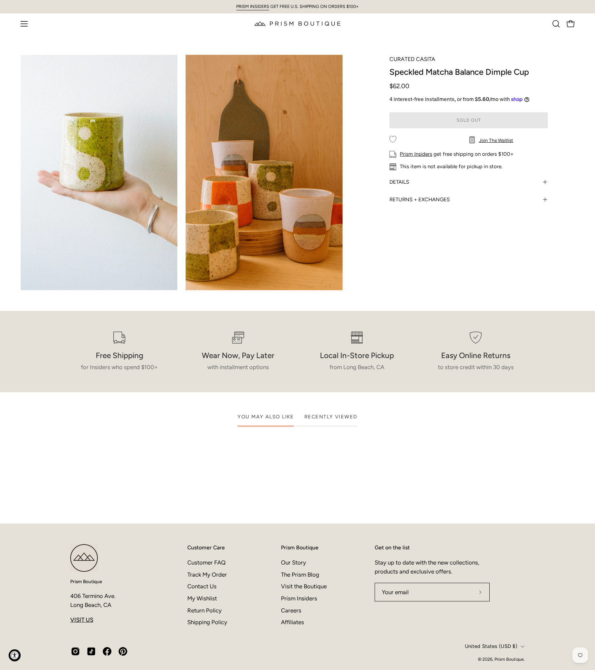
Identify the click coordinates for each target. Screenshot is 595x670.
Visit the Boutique (304, 586)
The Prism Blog (300, 574)
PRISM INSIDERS (252, 6)
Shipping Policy (207, 622)
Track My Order (207, 574)
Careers (291, 610)
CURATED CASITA (412, 59)
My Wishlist (202, 598)
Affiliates (292, 622)
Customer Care (206, 547)
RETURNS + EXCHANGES (419, 199)
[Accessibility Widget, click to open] (15, 655)
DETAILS (399, 182)
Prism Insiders (416, 154)
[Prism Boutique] (297, 23)
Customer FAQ (206, 562)
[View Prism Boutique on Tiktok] (91, 651)
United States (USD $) (491, 646)
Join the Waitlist (496, 140)
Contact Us (202, 586)
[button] (556, 24)
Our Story (293, 562)
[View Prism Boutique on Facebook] (107, 651)
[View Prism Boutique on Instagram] (75, 651)
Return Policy (204, 610)
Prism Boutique (86, 581)
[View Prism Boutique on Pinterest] (123, 651)
